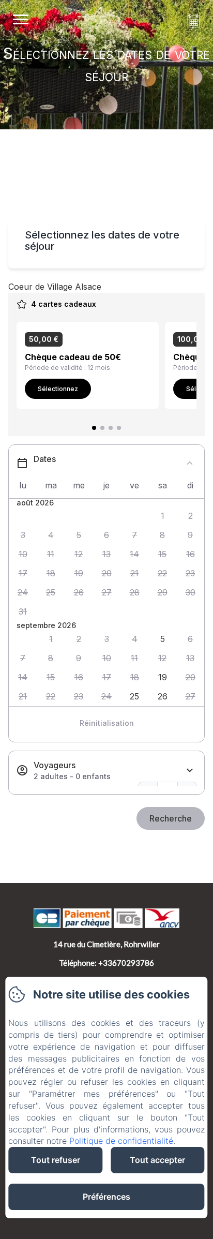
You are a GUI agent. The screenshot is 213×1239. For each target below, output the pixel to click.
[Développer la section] (190, 770)
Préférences (106, 1196)
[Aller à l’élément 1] (94, 428)
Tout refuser (55, 1160)
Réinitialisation (107, 723)
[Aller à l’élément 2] (102, 428)
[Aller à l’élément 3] (111, 428)
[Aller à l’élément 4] (119, 428)
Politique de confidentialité (121, 1141)
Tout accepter (157, 1160)
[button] (162, 516)
